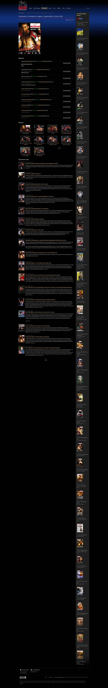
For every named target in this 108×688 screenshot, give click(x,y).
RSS (46, 677)
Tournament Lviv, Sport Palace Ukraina (82, 438)
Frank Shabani (45, 61)
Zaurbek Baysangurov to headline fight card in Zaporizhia (37, 336)
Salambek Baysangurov (26, 99)
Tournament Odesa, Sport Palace (81, 421)
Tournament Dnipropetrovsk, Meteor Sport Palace (82, 388)
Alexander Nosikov (42, 105)
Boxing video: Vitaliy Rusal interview (33, 173)
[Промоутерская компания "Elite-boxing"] (22, 5)
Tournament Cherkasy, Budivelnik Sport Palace (81, 485)
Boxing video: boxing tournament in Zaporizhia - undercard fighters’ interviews (41, 163)
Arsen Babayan (41, 115)
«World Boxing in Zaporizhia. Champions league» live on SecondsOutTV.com (41, 252)
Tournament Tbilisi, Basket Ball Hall (81, 249)
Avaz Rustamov (41, 88)
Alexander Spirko (25, 105)
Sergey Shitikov (40, 110)
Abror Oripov (40, 76)
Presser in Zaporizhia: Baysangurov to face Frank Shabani (37, 325)
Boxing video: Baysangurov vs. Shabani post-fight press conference (39, 196)
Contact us (51, 677)
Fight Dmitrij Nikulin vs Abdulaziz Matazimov (39, 133)
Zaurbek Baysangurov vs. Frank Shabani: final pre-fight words (38, 263)
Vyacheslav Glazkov (25, 94)
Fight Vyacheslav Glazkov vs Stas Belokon (39, 144)
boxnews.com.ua (25, 669)
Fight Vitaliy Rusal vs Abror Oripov (53, 133)
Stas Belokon (42, 94)
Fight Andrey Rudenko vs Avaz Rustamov (26, 144)
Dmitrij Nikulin (24, 69)
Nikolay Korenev (43, 99)
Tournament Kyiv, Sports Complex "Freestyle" (82, 266)
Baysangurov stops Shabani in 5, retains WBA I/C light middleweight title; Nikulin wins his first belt (45, 240)
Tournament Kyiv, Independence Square (82, 317)
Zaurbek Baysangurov (26, 61)
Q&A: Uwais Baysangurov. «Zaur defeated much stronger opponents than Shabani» (42, 275)
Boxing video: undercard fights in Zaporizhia (34, 219)
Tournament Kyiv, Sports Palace (80, 233)
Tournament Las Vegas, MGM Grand (82, 23)
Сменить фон (70, 19)
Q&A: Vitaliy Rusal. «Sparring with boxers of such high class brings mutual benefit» (42, 347)
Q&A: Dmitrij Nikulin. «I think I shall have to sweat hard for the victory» (40, 312)
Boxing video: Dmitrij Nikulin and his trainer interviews (36, 184)
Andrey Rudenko (24, 88)
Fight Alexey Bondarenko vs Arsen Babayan (39, 155)
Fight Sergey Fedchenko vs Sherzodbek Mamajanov (66, 133)
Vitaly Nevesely (24, 110)
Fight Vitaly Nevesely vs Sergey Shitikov (25, 155)
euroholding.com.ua (36, 669)
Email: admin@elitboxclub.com (59, 677)
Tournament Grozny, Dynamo (81, 405)
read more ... (31, 178)
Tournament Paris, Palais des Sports (81, 301)
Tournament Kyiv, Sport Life (81, 217)
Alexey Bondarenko (25, 115)
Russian (88, 8)
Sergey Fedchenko (25, 81)
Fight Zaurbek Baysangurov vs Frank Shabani (26, 133)
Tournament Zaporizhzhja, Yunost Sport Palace (82, 201)
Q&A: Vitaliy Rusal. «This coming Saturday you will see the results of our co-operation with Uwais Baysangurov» (48, 287)
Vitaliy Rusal (24, 76)
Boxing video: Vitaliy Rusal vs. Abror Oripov (34, 230)
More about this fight (66, 63)
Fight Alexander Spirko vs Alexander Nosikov (66, 144)
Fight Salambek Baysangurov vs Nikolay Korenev (53, 144)
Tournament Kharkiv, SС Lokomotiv (82, 469)
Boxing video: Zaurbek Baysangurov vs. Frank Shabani (36, 208)
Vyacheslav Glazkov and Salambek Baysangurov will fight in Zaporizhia (40, 299)
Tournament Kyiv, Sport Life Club (82, 38)
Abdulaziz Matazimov (41, 69)
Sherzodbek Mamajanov (44, 81)
